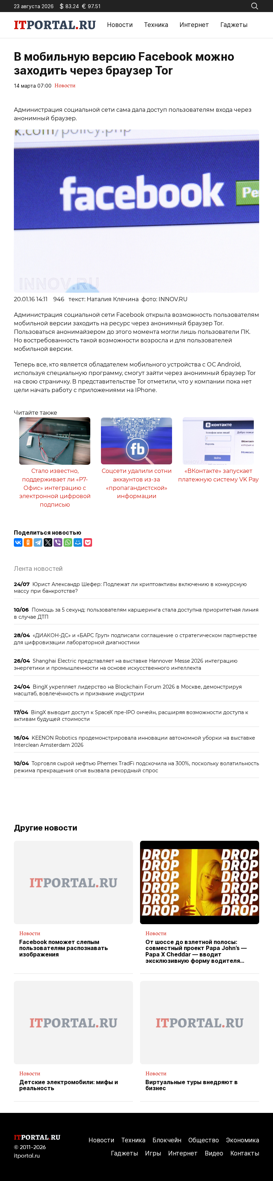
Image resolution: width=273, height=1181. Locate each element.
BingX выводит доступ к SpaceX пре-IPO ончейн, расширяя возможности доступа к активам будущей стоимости (131, 716)
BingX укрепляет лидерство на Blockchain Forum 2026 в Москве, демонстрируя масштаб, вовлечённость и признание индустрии (128, 690)
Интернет (194, 24)
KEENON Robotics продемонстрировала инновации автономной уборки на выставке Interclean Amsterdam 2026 (134, 741)
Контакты (244, 1153)
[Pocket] (88, 542)
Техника (156, 24)
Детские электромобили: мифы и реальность (68, 1085)
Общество (203, 1140)
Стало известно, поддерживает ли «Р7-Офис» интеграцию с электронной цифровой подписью (55, 488)
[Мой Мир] (78, 542)
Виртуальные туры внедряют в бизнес (191, 1085)
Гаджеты (233, 24)
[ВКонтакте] (18, 542)
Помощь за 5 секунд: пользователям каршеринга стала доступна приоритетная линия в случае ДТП (136, 613)
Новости (120, 24)
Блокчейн (166, 1140)
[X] (48, 542)
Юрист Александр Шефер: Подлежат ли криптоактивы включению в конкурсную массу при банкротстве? (130, 588)
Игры (153, 1153)
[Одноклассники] (28, 542)
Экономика (242, 1140)
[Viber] (58, 542)
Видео (214, 1153)
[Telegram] (38, 542)
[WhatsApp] (68, 542)
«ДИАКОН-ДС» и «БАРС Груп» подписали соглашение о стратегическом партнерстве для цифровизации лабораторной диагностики (135, 639)
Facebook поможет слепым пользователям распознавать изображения (63, 948)
